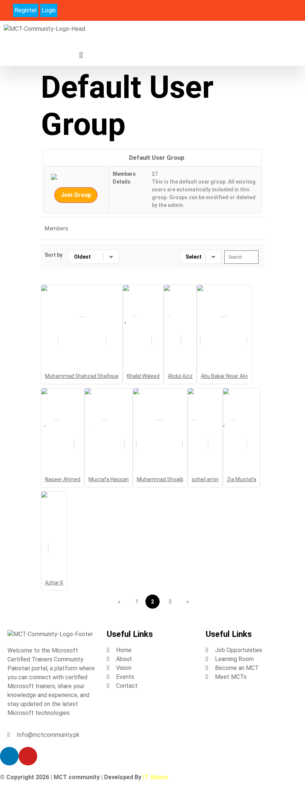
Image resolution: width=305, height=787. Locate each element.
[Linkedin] (282, 10)
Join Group (76, 194)
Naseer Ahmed (62, 479)
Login (49, 10)
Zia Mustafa (241, 479)
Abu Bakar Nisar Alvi (224, 376)
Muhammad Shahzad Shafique (82, 376)
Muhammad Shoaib (160, 479)
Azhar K (54, 583)
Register (26, 10)
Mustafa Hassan (109, 479)
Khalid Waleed (143, 376)
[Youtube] (295, 10)
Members (56, 228)
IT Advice (155, 777)
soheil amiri (205, 479)
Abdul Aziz (180, 376)
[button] (81, 55)
